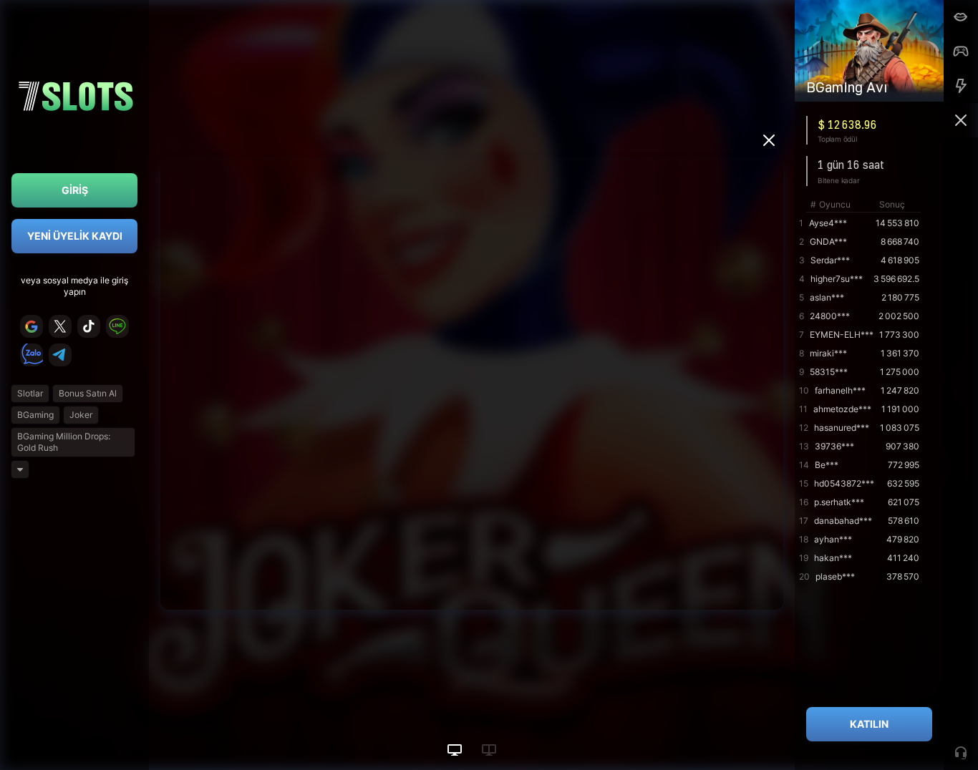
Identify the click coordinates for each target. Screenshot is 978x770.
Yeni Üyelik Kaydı (74, 236)
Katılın (869, 724)
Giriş (75, 190)
